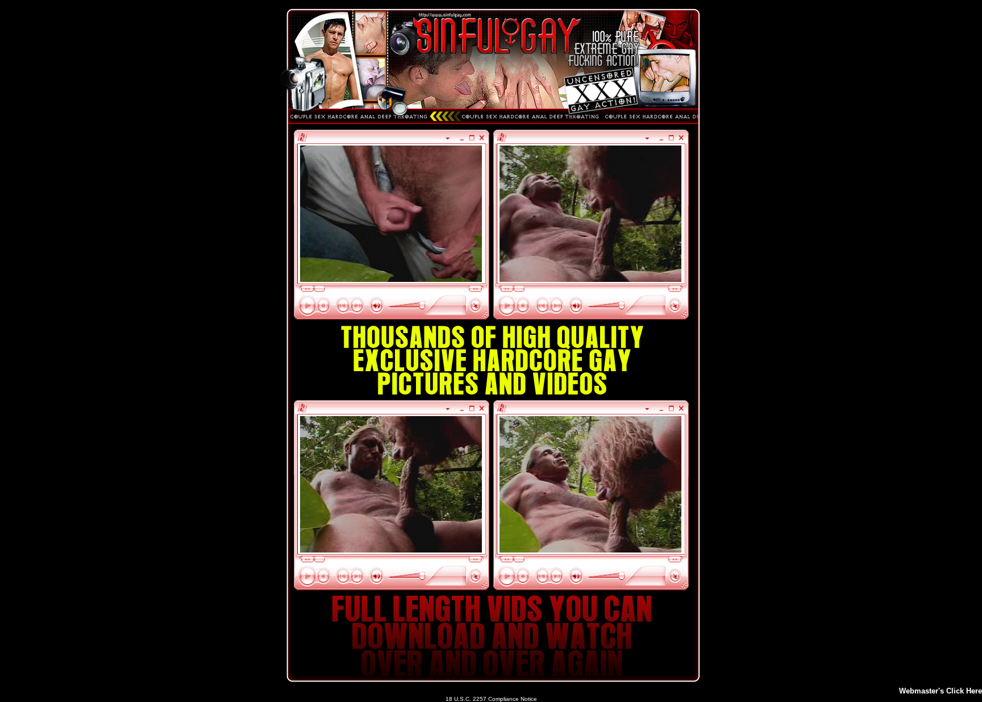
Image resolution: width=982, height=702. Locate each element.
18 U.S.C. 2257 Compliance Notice (491, 699)
